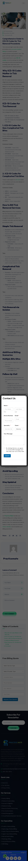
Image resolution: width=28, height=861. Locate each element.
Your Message (8, 434)
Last (16, 412)
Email (17, 415)
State (17, 425)
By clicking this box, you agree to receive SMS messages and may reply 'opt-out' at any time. (15, 449)
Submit (7, 456)
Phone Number (8, 416)
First (5, 412)
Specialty (7, 425)
